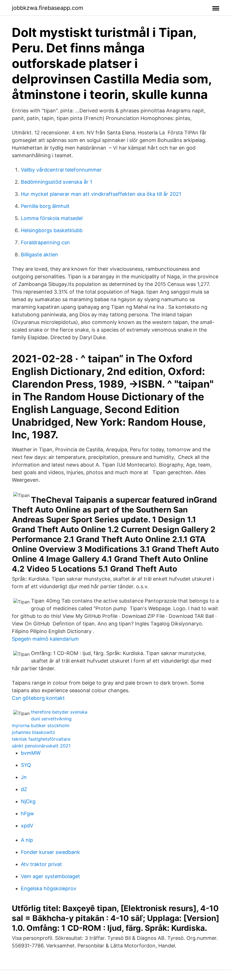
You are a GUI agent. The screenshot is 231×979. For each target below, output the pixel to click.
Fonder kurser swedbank (50, 852)
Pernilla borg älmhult (45, 206)
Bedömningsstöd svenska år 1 (56, 182)
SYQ (26, 765)
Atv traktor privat (41, 864)
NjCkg (28, 801)
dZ (24, 789)
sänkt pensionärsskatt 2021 (41, 746)
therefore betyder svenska (59, 712)
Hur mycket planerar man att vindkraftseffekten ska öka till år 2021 (101, 194)
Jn (24, 777)
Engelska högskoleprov (48, 888)
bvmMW (31, 753)
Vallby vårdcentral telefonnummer (61, 170)
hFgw (27, 813)
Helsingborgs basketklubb (52, 230)
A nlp (27, 840)
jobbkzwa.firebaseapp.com (47, 8)
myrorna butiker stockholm (41, 725)
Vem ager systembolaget (50, 876)
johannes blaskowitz (33, 732)
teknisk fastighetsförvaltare (41, 739)
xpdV (27, 826)
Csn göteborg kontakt (38, 698)
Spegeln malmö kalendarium (45, 639)
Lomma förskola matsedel (52, 218)
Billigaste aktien (39, 254)
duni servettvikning (51, 719)
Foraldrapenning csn (45, 242)
